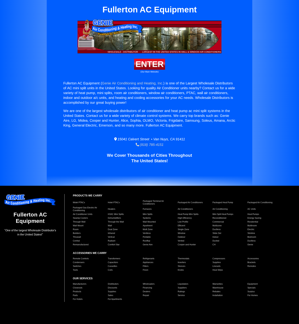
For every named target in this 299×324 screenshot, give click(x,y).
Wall (110, 225)
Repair (146, 295)
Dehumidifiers (114, 218)
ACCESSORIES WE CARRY (90, 253)
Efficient (181, 225)
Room (76, 229)
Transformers (114, 258)
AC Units (251, 209)
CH (214, 244)
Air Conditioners (185, 209)
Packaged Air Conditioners (190, 202)
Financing (147, 288)
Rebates (216, 291)
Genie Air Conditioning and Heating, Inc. (132, 83)
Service (181, 295)
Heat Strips (217, 270)
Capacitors (113, 262)
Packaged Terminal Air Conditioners (153, 202)
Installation (217, 295)
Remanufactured (81, 244)
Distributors (113, 284)
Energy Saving (254, 218)
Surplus (251, 291)
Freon (145, 270)
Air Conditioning (220, 209)
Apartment (147, 225)
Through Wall (79, 222)
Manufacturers (79, 284)
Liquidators (183, 284)
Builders (77, 233)
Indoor (215, 237)
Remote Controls (81, 258)
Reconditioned (219, 218)
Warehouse (217, 288)
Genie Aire (148, 244)
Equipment (252, 284)
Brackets (251, 262)
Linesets (216, 266)
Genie (250, 244)
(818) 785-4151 (151, 145)
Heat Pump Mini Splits (188, 214)
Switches (77, 266)
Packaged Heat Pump (222, 202)
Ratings (181, 291)
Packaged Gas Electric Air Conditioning (85, 209)
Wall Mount (78, 225)
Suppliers (182, 288)
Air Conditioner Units (82, 214)
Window (181, 233)
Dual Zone (113, 229)
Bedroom (251, 237)
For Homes (252, 295)
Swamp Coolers (80, 218)
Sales (110, 295)
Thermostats (183, 258)
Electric (250, 229)
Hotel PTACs (114, 202)
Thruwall (77, 237)
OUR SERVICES (83, 278)
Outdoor (181, 237)
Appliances (148, 262)
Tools (75, 270)
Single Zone (183, 229)
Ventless (147, 233)
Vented (181, 241)
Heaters (111, 209)
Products (77, 291)
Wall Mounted (149, 222)
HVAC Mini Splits (116, 214)
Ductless (216, 229)
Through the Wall (116, 222)
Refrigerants (148, 258)
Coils (110, 270)
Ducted (215, 241)
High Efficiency (185, 218)
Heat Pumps (253, 214)
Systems (147, 218)
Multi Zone (148, 229)
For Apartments (115, 299)
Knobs (181, 270)
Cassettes (112, 266)
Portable (147, 237)
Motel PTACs (79, 202)
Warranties (217, 284)
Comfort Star (114, 244)
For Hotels (78, 299)
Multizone (217, 225)
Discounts (112, 288)
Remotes (251, 266)
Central (76, 241)
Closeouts (77, 288)
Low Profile (183, 222)
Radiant (111, 241)
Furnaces (147, 209)
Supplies (216, 262)
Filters (145, 266)
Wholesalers (149, 284)
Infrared (111, 233)
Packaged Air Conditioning (260, 202)
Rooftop (146, 241)
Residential (252, 222)
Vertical (111, 237)
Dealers (146, 291)
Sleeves (181, 266)
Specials (251, 288)
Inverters (182, 262)
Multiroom (252, 225)
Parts (75, 295)
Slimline (251, 233)
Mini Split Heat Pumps (222, 214)
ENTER (149, 64)
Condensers (78, 262)
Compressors (218, 258)
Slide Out (216, 233)
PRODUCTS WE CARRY (87, 195)
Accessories (253, 258)
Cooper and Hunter (187, 244)
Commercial (218, 222)
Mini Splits (147, 214)
